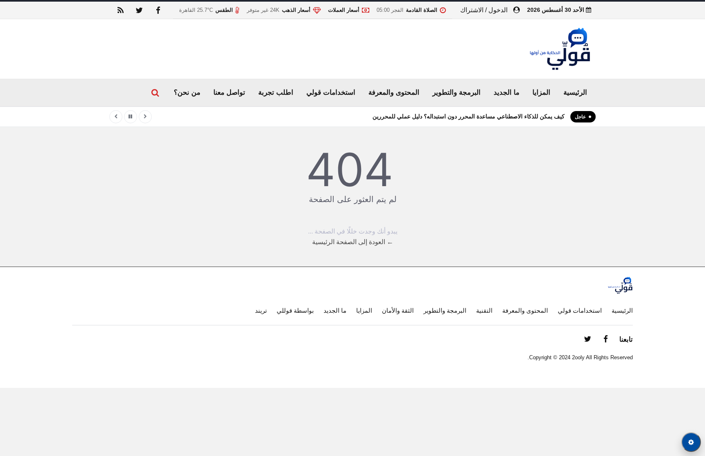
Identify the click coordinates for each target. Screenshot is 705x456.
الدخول (498, 10)
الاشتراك (471, 10)
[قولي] (559, 49)
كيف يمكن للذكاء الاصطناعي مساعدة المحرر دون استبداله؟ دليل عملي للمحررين (468, 116)
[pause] (130, 116)
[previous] (145, 116)
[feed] (120, 10)
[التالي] (115, 116)
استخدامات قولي (330, 92)
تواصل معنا (229, 92)
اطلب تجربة (275, 92)
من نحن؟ (187, 92)
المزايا (541, 92)
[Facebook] (157, 10)
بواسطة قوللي (295, 310)
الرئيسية (575, 92)
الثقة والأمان (398, 310)
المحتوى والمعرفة (393, 92)
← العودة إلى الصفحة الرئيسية (352, 241)
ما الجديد (506, 92)
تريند (261, 310)
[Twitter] (139, 10)
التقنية (484, 310)
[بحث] (155, 92)
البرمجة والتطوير (456, 92)
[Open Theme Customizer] (691, 442)
